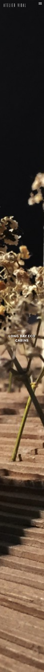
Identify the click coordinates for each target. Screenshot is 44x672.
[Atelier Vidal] (14, 4)
